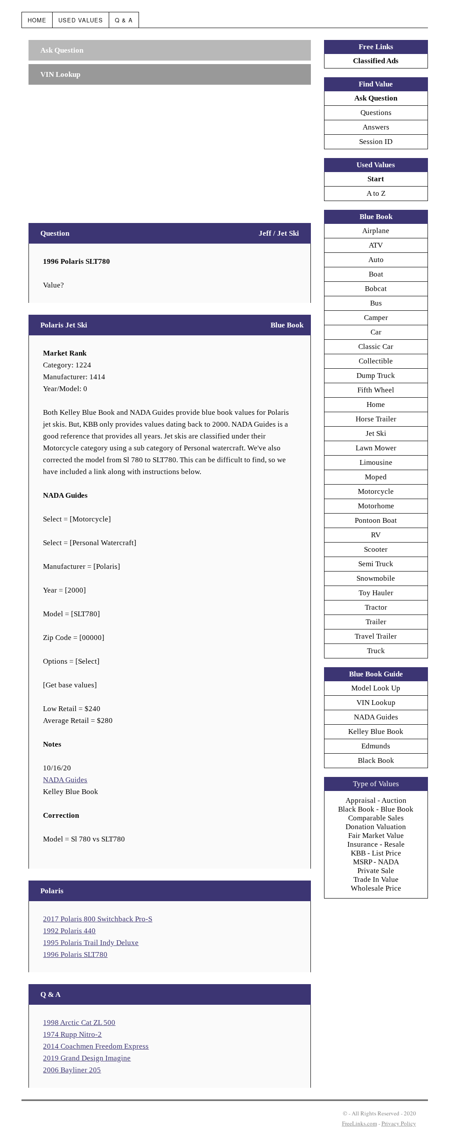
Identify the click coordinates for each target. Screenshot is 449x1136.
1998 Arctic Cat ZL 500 (79, 1022)
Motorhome (376, 506)
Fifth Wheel (375, 390)
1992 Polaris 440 (69, 931)
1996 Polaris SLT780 (75, 954)
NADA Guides (65, 780)
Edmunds (375, 746)
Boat (376, 274)
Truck (376, 651)
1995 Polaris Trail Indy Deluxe (91, 942)
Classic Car (375, 346)
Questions (376, 112)
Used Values (80, 20)
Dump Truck (375, 375)
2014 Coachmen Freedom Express (96, 1046)
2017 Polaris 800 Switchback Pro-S (97, 919)
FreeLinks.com (359, 1123)
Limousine (376, 462)
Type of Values (376, 784)
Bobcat (376, 288)
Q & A (124, 20)
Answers (376, 127)
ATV (376, 245)
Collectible (376, 361)
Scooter (376, 549)
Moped (376, 477)
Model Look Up (375, 688)
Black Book (376, 760)
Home (37, 20)
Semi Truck (375, 564)
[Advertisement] (169, 149)
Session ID (375, 141)
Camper (376, 317)
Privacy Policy (398, 1123)
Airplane (375, 230)
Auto (376, 259)
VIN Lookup (376, 702)
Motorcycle (376, 491)
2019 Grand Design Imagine (87, 1058)
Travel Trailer (376, 636)
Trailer (376, 622)
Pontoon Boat (376, 520)
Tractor (376, 607)
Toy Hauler (376, 593)
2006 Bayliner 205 (72, 1070)
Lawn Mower (376, 448)
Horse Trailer (376, 419)
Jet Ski (376, 433)
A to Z (376, 193)
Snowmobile (375, 578)
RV (376, 535)
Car (376, 332)
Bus (376, 303)
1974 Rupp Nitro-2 (72, 1034)
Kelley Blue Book (375, 731)
